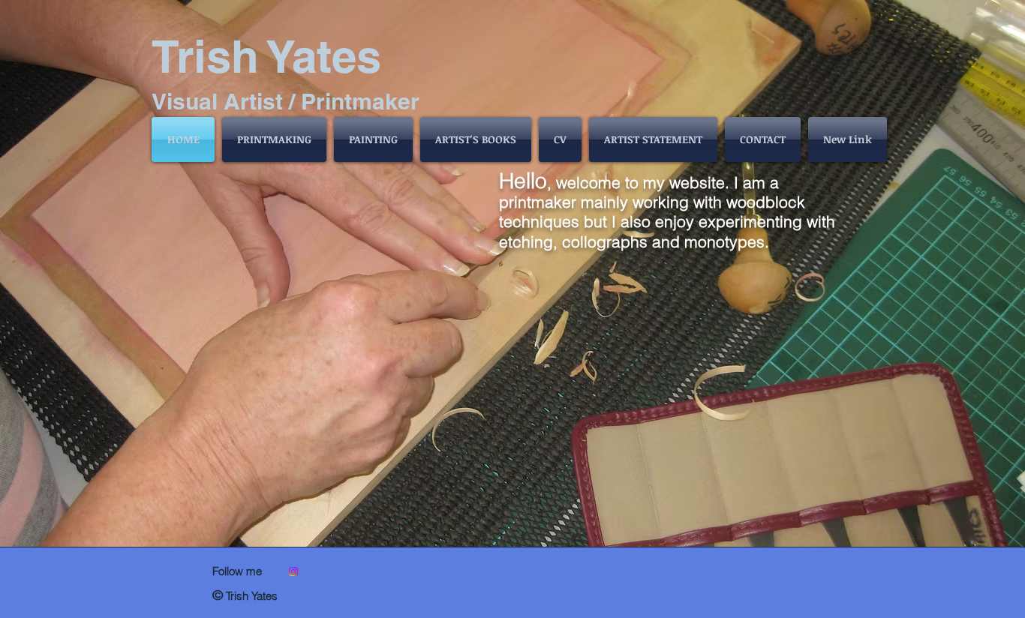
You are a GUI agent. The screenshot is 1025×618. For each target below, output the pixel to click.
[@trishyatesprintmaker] (293, 572)
